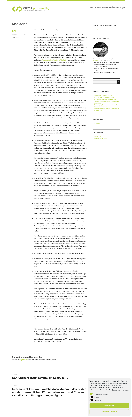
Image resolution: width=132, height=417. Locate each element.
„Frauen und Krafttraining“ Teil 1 (53, 60)
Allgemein (97, 123)
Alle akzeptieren (109, 405)
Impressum (125, 390)
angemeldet (23, 360)
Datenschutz (116, 390)
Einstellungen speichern (109, 411)
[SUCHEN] (118, 82)
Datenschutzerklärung (100, 138)
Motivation (97, 103)
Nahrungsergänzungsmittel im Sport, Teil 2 (106, 105)
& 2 (66, 60)
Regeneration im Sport (100, 107)
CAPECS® (96, 61)
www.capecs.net (97, 29)
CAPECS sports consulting (19, 34)
